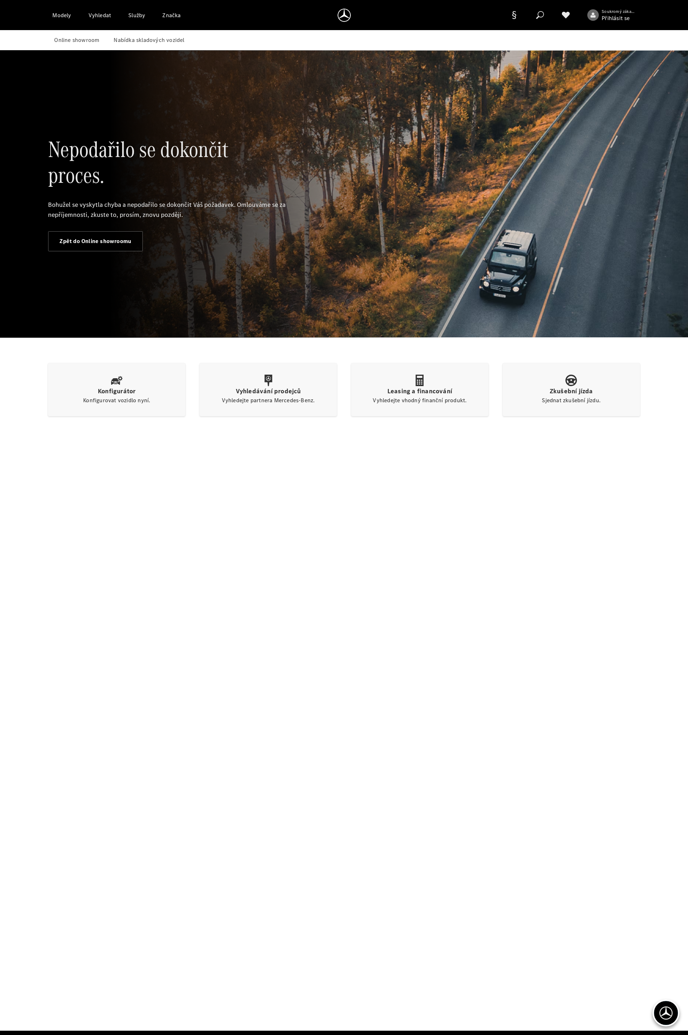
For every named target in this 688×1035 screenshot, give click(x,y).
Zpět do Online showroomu (95, 241)
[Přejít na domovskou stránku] (344, 15)
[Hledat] (540, 15)
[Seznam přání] (566, 15)
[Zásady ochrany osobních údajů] (514, 15)
